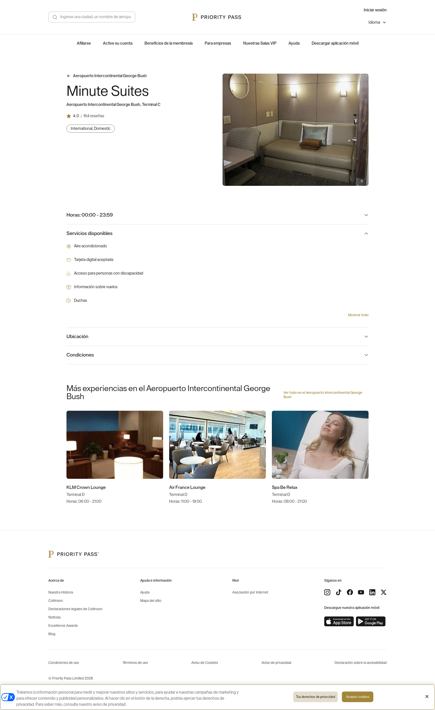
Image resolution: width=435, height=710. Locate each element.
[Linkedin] (372, 592)
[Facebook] (350, 592)
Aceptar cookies (357, 696)
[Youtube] (361, 592)
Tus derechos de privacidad (315, 696)
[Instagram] (327, 592)
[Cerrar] (426, 696)
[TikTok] (339, 592)
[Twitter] (384, 592)
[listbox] (378, 23)
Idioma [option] (374, 22)
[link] (339, 621)
